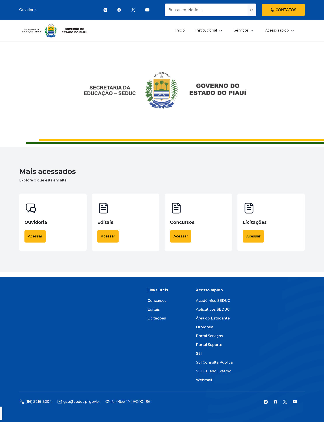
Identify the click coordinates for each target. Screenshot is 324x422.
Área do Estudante (213, 318)
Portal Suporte (209, 345)
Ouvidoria (28, 10)
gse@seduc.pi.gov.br (81, 402)
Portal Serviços (209, 336)
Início (180, 30)
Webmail (204, 380)
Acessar (35, 236)
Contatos (285, 10)
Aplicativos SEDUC (213, 309)
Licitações (156, 318)
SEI (199, 353)
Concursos (157, 301)
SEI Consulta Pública (214, 362)
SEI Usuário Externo (213, 371)
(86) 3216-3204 (38, 402)
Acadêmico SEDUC (213, 301)
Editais (153, 309)
